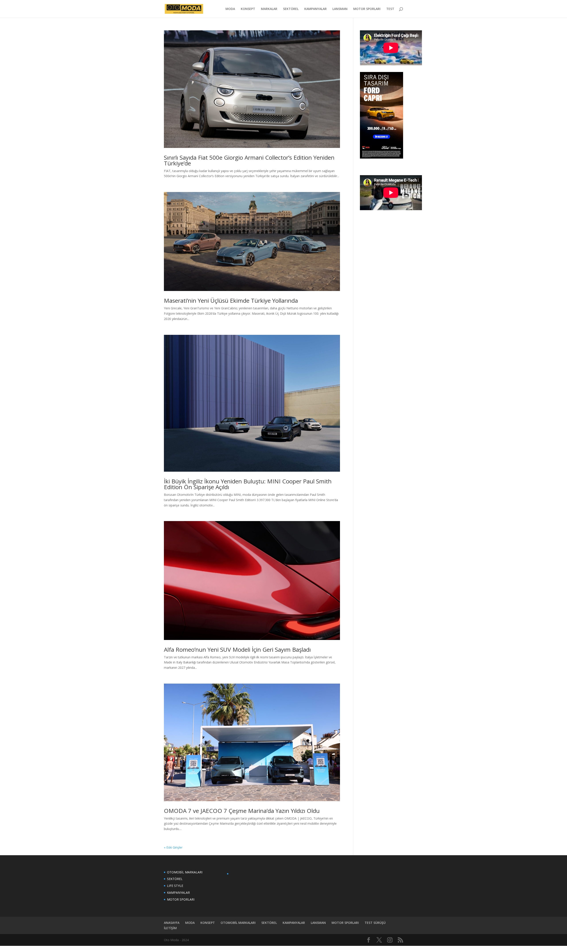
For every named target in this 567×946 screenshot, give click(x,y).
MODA (230, 9)
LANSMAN (340, 9)
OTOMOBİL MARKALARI (184, 872)
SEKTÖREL (291, 9)
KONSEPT (248, 9)
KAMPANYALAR (315, 9)
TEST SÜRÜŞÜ (375, 923)
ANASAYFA (171, 923)
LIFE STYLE (175, 886)
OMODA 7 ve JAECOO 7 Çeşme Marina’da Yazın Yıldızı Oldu (242, 811)
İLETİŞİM (170, 928)
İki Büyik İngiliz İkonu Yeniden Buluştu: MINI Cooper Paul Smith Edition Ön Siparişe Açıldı (248, 484)
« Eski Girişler (173, 847)
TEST (390, 9)
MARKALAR (269, 9)
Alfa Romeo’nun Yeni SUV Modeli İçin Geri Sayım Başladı (237, 649)
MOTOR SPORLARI (367, 9)
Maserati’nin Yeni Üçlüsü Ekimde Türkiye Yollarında (231, 300)
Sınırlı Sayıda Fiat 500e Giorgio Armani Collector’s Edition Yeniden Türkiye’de (249, 160)
